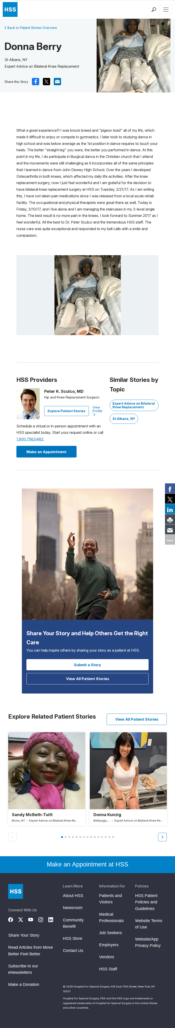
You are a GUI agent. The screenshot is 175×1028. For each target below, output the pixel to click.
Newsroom (72, 907)
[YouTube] (33, 919)
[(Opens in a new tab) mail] (57, 81)
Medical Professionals (111, 917)
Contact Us (73, 950)
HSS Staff (108, 969)
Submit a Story (87, 665)
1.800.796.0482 (29, 439)
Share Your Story (23, 935)
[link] (170, 488)
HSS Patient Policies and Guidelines (146, 902)
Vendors (106, 957)
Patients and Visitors (110, 898)
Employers (108, 945)
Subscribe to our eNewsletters (23, 969)
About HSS (73, 895)
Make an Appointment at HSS (87, 864)
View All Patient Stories (87, 678)
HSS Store (72, 938)
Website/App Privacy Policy (148, 942)
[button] (162, 837)
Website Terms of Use (148, 923)
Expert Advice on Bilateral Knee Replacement (134, 405)
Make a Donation (23, 984)
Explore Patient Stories (66, 411)
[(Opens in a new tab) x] (46, 81)
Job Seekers (110, 932)
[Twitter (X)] (23, 919)
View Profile (97, 409)
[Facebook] (13, 919)
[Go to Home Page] (15, 891)
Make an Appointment (46, 452)
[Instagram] (43, 919)
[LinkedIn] (53, 919)
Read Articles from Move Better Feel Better (30, 950)
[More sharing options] (170, 540)
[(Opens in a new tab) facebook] (35, 81)
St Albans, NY (124, 419)
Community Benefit (73, 923)
